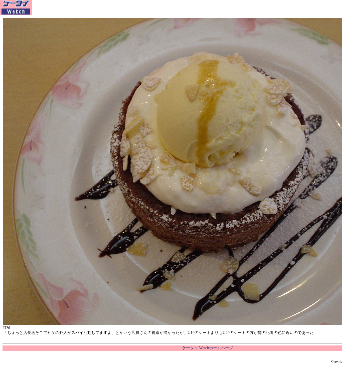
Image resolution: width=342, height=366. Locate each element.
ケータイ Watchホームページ (207, 348)
